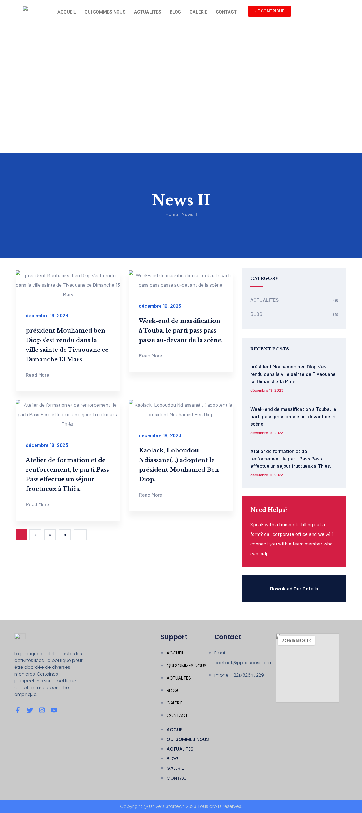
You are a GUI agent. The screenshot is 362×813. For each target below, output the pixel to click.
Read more (37, 375)
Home (171, 214)
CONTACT (226, 12)
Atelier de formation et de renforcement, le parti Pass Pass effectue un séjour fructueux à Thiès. (290, 458)
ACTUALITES (147, 12)
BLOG (175, 12)
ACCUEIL (66, 12)
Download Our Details (294, 588)
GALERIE (198, 12)
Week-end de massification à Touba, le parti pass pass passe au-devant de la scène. (181, 331)
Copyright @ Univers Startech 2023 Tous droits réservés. (181, 806)
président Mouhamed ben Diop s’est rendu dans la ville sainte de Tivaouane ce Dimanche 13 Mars (293, 373)
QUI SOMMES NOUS (105, 12)
